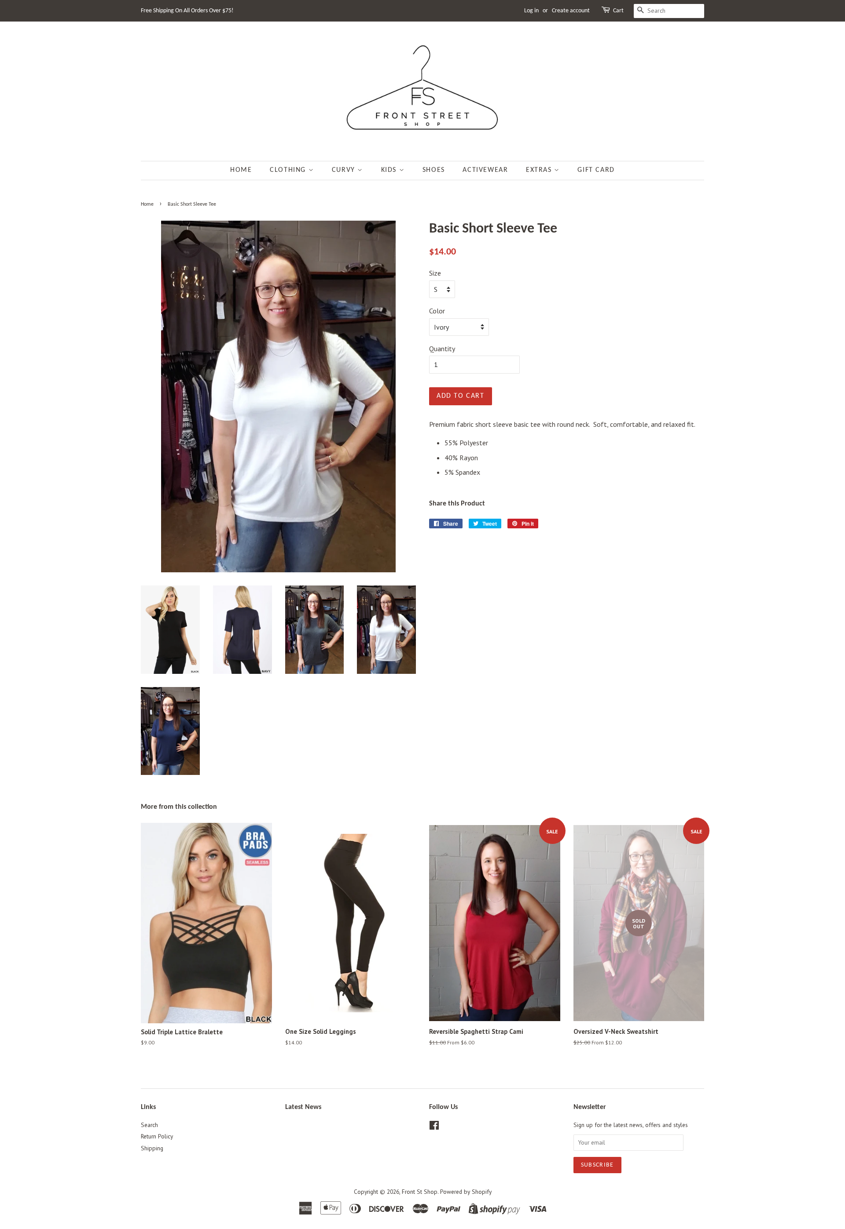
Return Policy (157, 1136)
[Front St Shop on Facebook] (434, 1127)
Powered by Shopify (466, 1192)
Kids (390, 170)
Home (241, 170)
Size (435, 273)
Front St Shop (419, 1192)
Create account (571, 10)
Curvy (345, 170)
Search (149, 1125)
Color (437, 310)
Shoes (433, 170)
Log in (531, 10)
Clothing (289, 170)
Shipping (152, 1148)
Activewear (485, 170)
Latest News (303, 1107)
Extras (540, 170)
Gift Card (595, 170)
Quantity (442, 348)
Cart (618, 10)
